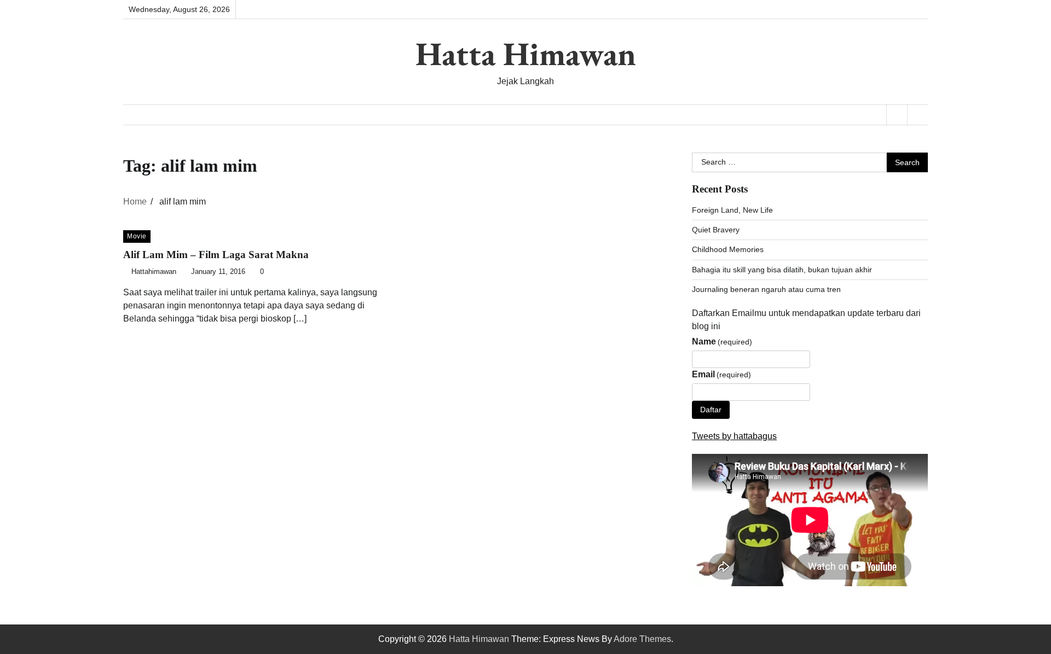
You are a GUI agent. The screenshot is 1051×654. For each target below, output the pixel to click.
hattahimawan (153, 272)
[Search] (917, 114)
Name (722, 341)
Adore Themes (642, 639)
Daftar (710, 409)
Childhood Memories (728, 249)
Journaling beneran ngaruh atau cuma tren (766, 289)
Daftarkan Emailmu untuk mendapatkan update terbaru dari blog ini (806, 319)
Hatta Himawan (525, 53)
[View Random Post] (897, 114)
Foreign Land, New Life (732, 210)
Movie (137, 236)
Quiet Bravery (716, 229)
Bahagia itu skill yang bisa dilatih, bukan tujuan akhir (782, 269)
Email (721, 374)
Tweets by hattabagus (734, 436)
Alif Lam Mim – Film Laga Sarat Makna (216, 254)
